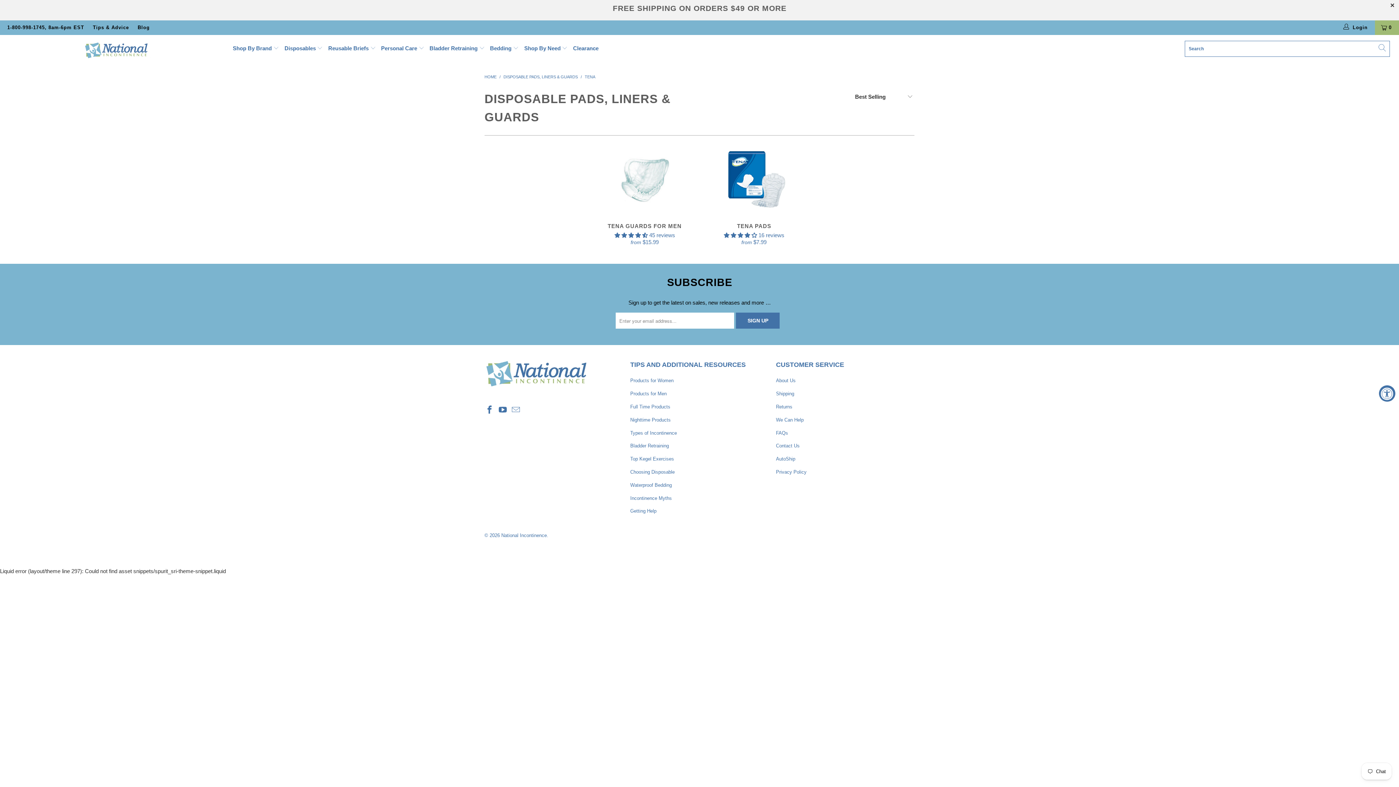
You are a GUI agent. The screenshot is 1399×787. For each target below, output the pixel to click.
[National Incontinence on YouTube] (503, 410)
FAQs (782, 433)
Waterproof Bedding (651, 485)
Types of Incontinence (653, 433)
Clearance (586, 48)
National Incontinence (524, 535)
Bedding (501, 48)
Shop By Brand (253, 48)
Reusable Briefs (349, 48)
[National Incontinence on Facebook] (490, 410)
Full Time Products (650, 407)
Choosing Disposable (652, 472)
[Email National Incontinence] (515, 410)
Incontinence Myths (651, 498)
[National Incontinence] (115, 50)
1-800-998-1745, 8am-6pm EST (45, 27)
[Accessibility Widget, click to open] (1387, 393)
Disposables (301, 48)
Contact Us (788, 446)
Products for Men (648, 393)
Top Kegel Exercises (652, 459)
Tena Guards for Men (645, 179)
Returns (784, 407)
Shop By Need (543, 48)
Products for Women (652, 380)
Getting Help (643, 511)
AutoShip (785, 459)
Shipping (785, 393)
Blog (144, 27)
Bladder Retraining (454, 48)
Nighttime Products (650, 420)
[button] (631, 235)
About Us (786, 380)
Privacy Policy (791, 472)
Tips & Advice (111, 27)
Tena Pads (754, 179)
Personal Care (400, 48)
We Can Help (790, 420)
